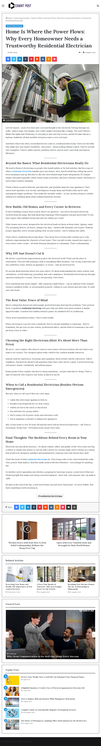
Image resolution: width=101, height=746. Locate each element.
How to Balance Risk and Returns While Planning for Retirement (48, 699)
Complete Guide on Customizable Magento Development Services (48, 710)
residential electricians (51, 496)
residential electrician (22, 171)
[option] (50, 634)
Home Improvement (22, 18)
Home (9, 18)
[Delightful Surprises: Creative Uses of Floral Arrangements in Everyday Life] (12, 691)
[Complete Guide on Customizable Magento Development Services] (12, 713)
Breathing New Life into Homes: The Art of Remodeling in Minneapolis (81, 586)
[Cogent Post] (19, 5)
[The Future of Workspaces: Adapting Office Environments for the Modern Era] (12, 725)
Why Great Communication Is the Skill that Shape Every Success (43, 656)
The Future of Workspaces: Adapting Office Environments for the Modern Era (54, 721)
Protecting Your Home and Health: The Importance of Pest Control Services (19, 586)
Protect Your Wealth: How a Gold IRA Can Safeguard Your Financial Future (52, 677)
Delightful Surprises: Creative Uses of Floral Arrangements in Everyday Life (53, 688)
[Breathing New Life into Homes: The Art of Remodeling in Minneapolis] (81, 574)
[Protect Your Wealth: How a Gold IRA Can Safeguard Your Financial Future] (12, 680)
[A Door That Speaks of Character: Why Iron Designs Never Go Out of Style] (50, 574)
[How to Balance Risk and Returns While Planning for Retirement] (12, 702)
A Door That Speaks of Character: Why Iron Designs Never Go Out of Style (49, 586)
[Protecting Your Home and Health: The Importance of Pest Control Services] (19, 574)
